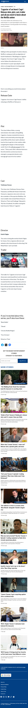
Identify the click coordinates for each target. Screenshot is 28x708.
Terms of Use (3, 691)
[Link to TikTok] (11, 697)
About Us (2, 682)
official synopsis (15, 147)
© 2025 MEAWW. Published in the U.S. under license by (12, 667)
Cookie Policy (3, 689)
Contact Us (3, 693)
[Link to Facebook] (1, 697)
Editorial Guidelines (5, 684)
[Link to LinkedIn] (14, 697)
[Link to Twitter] (6, 697)
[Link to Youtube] (8, 697)
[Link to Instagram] (3, 697)
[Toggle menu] (25, 1)
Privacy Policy (3, 686)
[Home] (5, 1)
